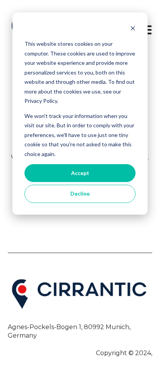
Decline (80, 193)
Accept (80, 173)
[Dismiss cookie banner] (133, 29)
